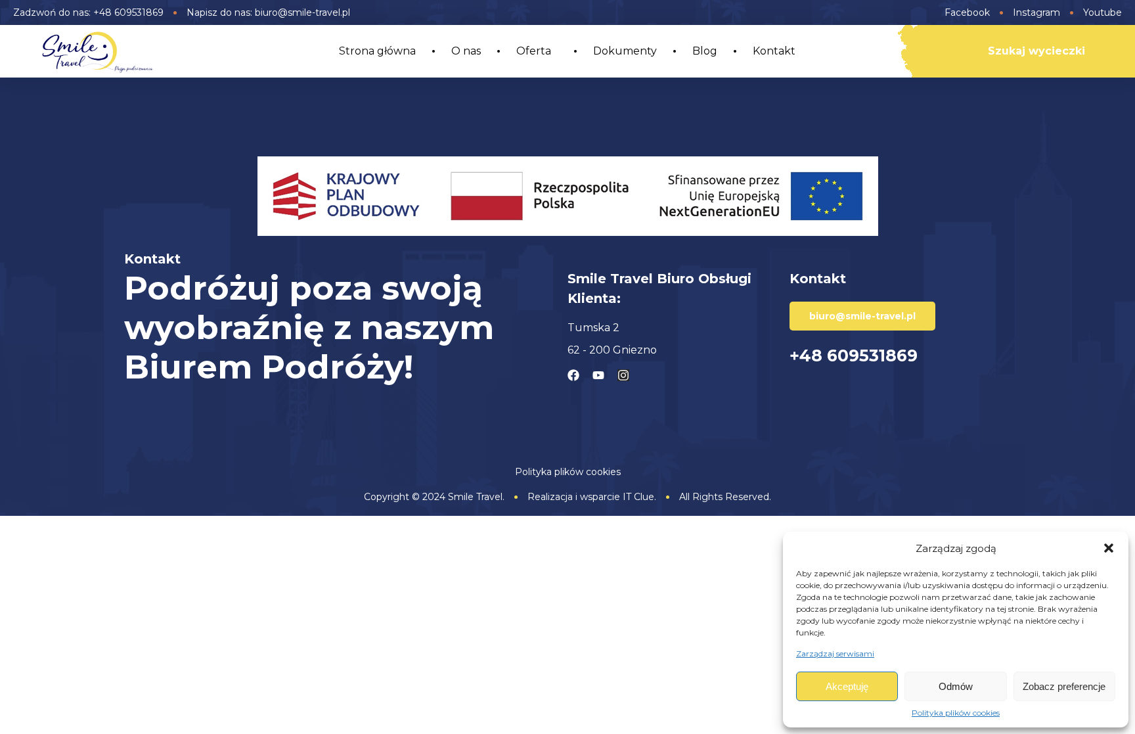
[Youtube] (598, 375)
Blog (704, 51)
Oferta (533, 51)
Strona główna (377, 51)
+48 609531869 (854, 355)
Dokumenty (625, 51)
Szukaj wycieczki (1036, 51)
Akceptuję (847, 686)
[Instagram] (623, 375)
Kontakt (774, 51)
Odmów (956, 686)
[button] (1108, 548)
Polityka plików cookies (956, 713)
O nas (466, 51)
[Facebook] (573, 375)
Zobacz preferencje (1064, 686)
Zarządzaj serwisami (835, 653)
